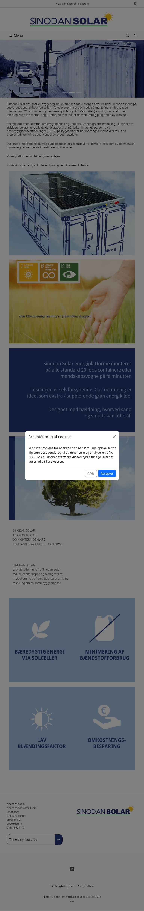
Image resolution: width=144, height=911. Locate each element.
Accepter (107, 473)
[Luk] (114, 437)
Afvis (91, 473)
